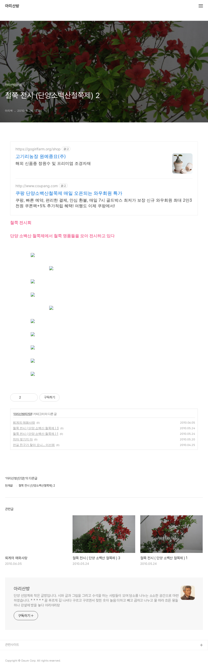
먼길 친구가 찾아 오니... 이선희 (34, 445)
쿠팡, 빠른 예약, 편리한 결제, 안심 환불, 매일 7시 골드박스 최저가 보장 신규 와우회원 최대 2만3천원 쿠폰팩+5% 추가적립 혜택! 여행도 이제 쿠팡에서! (103, 203)
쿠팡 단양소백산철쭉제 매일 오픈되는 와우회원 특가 (68, 193)
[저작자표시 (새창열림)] (62, 397)
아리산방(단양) (22, 414)
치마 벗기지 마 (23, 439)
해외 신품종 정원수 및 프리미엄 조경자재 (53, 163)
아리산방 (12, 6)
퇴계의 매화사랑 (24, 422)
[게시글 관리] (32, 397)
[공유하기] (26, 397)
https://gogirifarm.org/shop (38, 149)
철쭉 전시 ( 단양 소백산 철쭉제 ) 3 (36, 428)
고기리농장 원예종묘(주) (40, 156)
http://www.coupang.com (36, 186)
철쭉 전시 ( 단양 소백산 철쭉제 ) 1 (35, 434)
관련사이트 (12, 645)
